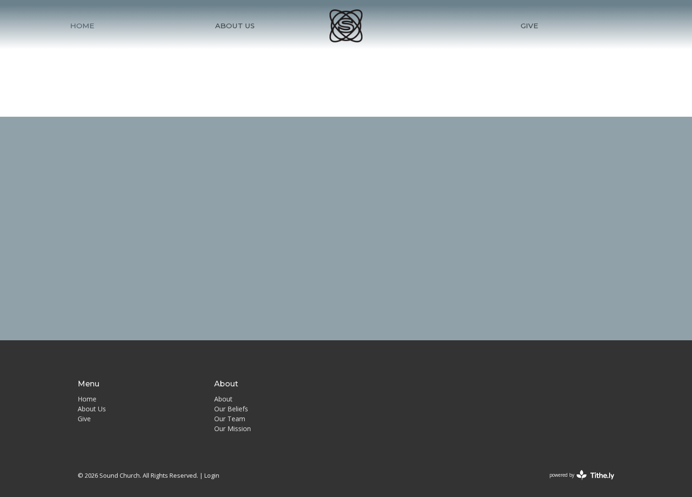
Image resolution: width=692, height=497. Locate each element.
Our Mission (232, 428)
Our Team (229, 418)
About (223, 398)
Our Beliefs (231, 408)
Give (529, 25)
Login (211, 475)
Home (82, 25)
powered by (576, 483)
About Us (235, 25)
